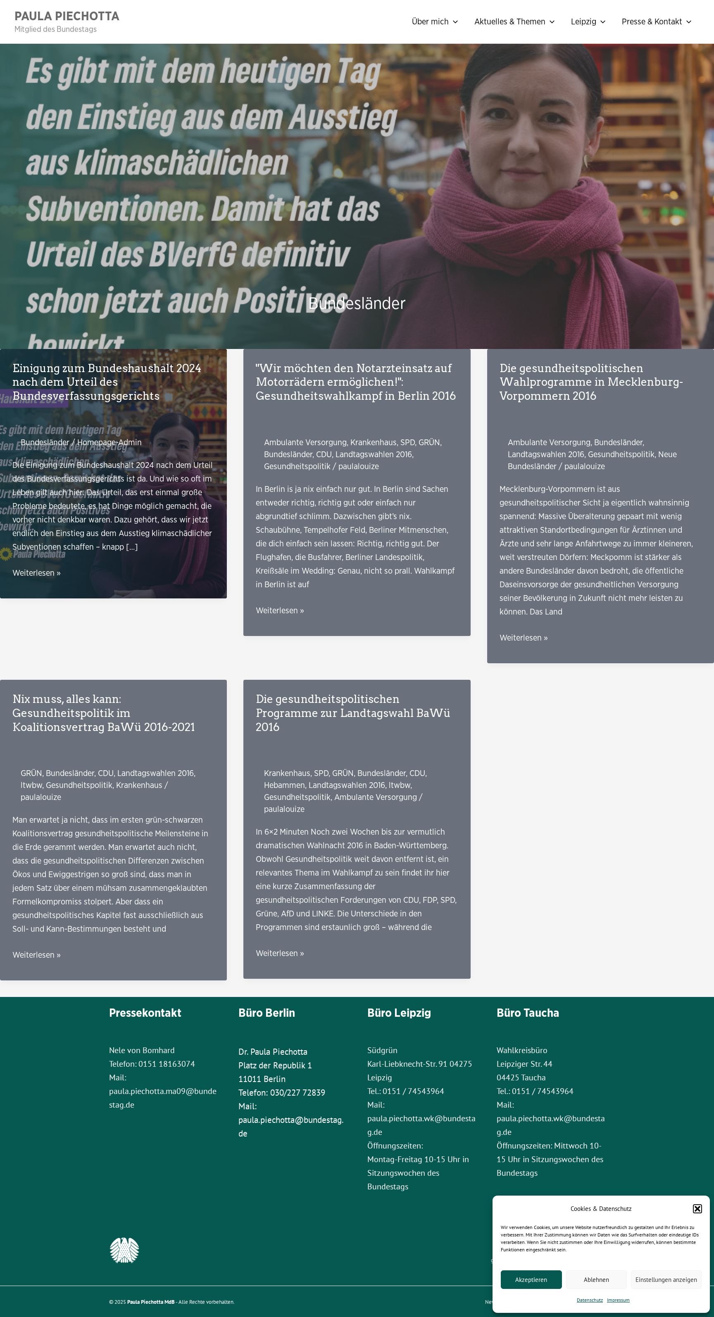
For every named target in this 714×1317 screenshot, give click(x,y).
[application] (453, 21)
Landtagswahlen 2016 (374, 454)
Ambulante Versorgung (305, 442)
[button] (697, 1209)
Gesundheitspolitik (297, 466)
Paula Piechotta (66, 15)
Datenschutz (590, 1300)
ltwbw (31, 784)
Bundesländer (45, 442)
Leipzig (583, 21)
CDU (324, 454)
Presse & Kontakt (652, 21)
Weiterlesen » (36, 573)
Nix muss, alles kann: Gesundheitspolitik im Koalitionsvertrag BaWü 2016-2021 (103, 713)
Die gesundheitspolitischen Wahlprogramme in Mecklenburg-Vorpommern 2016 (591, 382)
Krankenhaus (373, 442)
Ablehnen (596, 1280)
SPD (407, 442)
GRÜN (429, 442)
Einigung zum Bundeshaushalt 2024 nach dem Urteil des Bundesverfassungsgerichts (106, 382)
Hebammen (284, 784)
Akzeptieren (531, 1280)
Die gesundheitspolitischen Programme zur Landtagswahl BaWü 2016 (353, 713)
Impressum (618, 1300)
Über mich (430, 21)
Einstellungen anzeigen (666, 1280)
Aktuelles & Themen (509, 21)
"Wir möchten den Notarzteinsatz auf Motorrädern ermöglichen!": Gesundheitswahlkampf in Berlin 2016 (356, 382)
